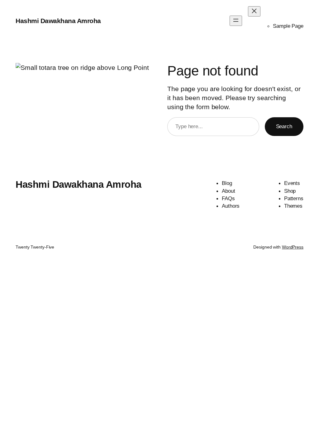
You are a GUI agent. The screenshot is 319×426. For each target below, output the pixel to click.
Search (284, 126)
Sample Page (288, 26)
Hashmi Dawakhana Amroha (58, 20)
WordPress (292, 246)
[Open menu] (236, 21)
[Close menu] (254, 11)
